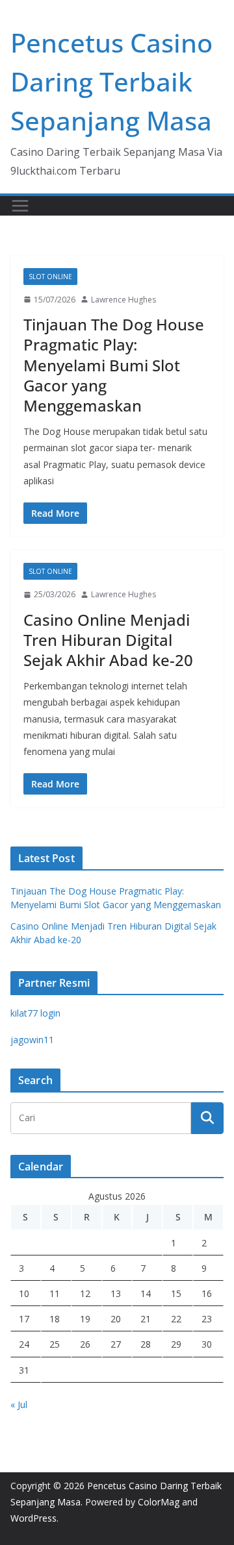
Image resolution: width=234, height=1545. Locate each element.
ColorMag (158, 1502)
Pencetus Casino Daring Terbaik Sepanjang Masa (111, 81)
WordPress (33, 1518)
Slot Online (50, 276)
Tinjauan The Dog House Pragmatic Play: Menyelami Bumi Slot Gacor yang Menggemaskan (113, 365)
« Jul (18, 1404)
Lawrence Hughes (123, 299)
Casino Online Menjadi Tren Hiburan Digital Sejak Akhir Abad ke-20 (108, 640)
